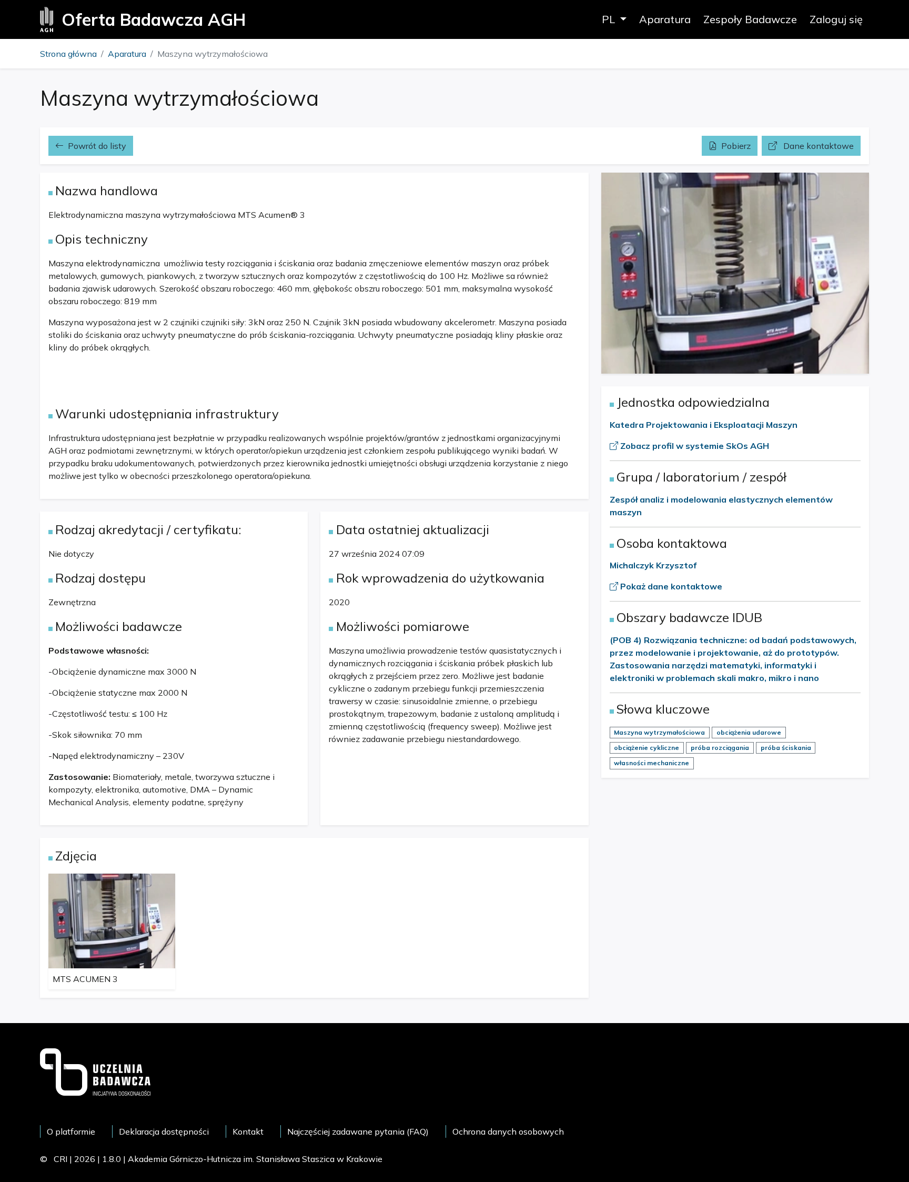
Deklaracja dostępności (164, 1131)
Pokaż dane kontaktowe (670, 586)
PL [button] (610, 19)
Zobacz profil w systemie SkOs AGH (693, 445)
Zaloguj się (836, 19)
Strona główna (68, 53)
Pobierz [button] (736, 146)
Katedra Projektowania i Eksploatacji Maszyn (703, 424)
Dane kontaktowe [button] (817, 146)
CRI (60, 1159)
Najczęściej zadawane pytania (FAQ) (358, 1131)
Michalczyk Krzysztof (653, 565)
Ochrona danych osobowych (508, 1131)
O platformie (71, 1131)
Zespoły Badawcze (750, 19)
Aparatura (665, 19)
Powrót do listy (97, 146)
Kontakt (248, 1131)
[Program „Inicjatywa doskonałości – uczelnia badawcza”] (95, 1071)
